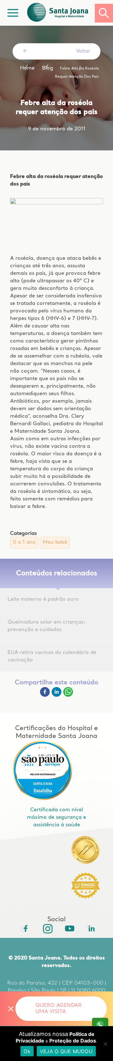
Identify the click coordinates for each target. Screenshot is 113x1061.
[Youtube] (67, 928)
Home (27, 68)
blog (47, 68)
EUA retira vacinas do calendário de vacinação (52, 656)
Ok (27, 1051)
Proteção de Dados (72, 1040)
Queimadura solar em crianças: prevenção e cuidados (46, 626)
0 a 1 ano (24, 542)
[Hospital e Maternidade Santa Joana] (60, 13)
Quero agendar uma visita (58, 1008)
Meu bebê (55, 542)
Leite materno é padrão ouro (43, 599)
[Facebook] (45, 695)
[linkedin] (57, 695)
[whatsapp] (68, 695)
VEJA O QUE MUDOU (66, 1051)
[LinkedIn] (89, 928)
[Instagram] (45, 928)
